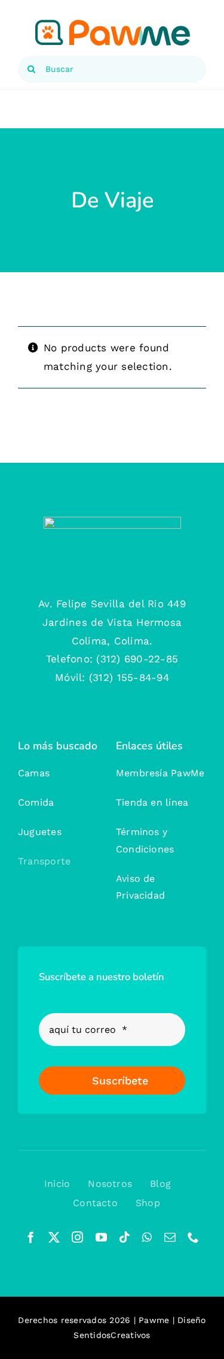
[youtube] (101, 1237)
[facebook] (30, 1237)
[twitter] (54, 1237)
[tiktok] (124, 1237)
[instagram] (77, 1237)
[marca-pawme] (112, 23)
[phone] (193, 1237)
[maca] (112, 522)
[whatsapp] (147, 1237)
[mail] (170, 1237)
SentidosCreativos (111, 1335)
